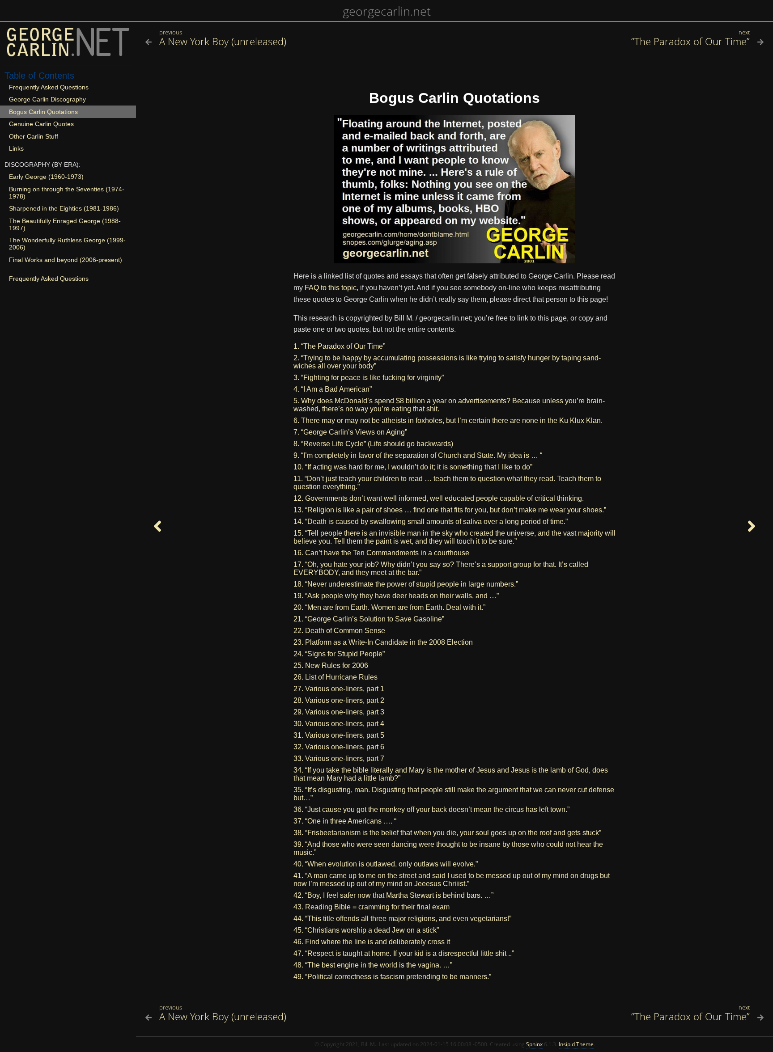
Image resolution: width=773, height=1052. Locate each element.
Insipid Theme (576, 1044)
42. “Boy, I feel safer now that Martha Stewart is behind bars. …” (393, 895)
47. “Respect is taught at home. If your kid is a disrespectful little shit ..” (403, 953)
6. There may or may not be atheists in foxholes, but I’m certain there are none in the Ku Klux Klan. (448, 420)
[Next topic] (751, 526)
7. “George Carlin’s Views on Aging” (350, 432)
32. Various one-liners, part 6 (338, 747)
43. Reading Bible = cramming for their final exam (371, 907)
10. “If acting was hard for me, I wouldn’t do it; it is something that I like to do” (412, 467)
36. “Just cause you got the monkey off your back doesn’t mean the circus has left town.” (431, 809)
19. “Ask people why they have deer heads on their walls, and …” (396, 596)
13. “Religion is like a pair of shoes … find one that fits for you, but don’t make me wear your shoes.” (449, 510)
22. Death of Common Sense (339, 630)
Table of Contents (39, 75)
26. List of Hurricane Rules (335, 677)
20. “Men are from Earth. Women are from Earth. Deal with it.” (389, 607)
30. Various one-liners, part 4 (338, 723)
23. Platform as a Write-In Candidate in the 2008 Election (383, 642)
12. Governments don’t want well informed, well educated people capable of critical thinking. (438, 498)
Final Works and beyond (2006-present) (65, 259)
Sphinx (534, 1044)
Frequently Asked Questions (49, 87)
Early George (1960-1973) (46, 176)
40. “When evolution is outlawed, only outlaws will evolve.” (385, 864)
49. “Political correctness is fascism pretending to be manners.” (392, 976)
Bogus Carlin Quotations (43, 111)
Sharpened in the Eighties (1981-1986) (64, 208)
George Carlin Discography (47, 99)
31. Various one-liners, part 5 (338, 735)
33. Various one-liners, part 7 (338, 758)
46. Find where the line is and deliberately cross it (371, 942)
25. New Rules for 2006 (330, 665)
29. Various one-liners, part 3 (338, 712)
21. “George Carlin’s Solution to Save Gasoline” (368, 619)
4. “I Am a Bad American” (332, 389)
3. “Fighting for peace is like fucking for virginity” (368, 377)
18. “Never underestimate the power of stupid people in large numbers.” (405, 584)
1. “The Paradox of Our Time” (339, 346)
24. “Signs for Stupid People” (339, 654)
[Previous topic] (157, 526)
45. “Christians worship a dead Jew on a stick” (366, 930)
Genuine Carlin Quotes (41, 123)
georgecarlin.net (387, 11)
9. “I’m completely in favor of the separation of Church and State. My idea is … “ (417, 455)
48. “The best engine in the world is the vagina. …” (372, 965)
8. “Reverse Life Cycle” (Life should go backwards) (373, 444)
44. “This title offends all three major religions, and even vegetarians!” (402, 918)
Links (16, 148)
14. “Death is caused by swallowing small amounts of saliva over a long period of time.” (430, 521)
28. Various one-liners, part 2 (338, 700)
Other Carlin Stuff (33, 136)
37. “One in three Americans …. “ (344, 821)
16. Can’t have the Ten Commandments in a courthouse (381, 553)
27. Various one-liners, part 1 (338, 689)
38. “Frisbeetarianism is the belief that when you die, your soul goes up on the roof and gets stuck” (447, 833)
